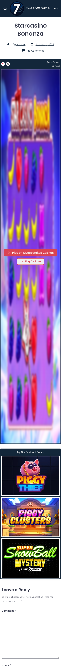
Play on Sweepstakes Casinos (32, 253)
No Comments (35, 50)
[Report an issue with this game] (3, 64)
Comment (9, 610)
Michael (20, 44)
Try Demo (31, 475)
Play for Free (32, 261)
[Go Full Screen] (8, 64)
